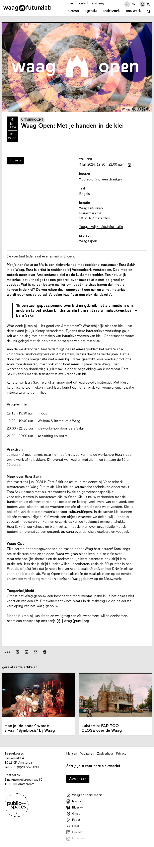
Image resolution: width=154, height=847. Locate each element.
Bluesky (77, 807)
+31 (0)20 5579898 (24, 767)
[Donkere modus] (149, 4)
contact (83, 3)
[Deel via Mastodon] (17, 652)
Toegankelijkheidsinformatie (101, 227)
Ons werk (133, 11)
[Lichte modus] (142, 4)
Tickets (15, 160)
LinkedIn (77, 832)
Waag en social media (87, 795)
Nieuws (73, 11)
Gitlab (76, 814)
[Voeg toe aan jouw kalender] (129, 165)
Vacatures (87, 753)
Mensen (71, 753)
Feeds (76, 820)
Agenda (91, 11)
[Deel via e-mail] (35, 652)
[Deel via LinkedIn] (26, 652)
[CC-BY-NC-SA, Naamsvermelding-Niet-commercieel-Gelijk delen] (141, 109)
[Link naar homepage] (27, 8)
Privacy (121, 753)
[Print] (45, 652)
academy (98, 3)
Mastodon (79, 801)
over (71, 3)
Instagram (79, 838)
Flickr (75, 826)
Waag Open (88, 241)
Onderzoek (111, 11)
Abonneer (77, 778)
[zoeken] (149, 12)
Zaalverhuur (105, 753)
